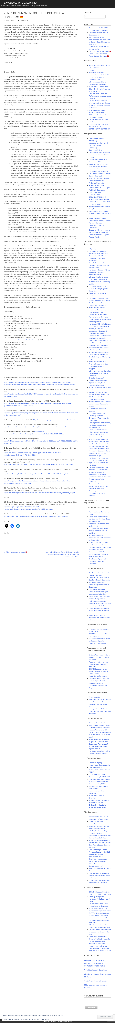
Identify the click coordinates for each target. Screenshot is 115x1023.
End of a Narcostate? (96, 378)
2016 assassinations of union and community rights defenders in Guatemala (99, 641)
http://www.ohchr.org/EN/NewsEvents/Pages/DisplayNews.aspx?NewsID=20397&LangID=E (36, 474)
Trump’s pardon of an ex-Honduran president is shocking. (98, 493)
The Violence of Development (20, 3)
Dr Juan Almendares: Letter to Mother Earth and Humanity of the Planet (100, 657)
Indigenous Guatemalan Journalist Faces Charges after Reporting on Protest (100, 603)
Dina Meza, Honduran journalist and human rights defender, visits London (98, 591)
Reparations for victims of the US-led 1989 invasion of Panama (99, 68)
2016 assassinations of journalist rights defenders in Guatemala (99, 584)
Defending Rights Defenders (99, 678)
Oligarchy (92, 249)
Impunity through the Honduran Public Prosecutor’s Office (99, 899)
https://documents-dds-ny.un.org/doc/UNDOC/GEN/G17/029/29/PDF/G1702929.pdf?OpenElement (39, 464)
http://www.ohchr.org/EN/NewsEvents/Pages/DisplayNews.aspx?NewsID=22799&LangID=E (36, 516)
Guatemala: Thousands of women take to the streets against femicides (98, 746)
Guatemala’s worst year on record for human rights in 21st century (100, 213)
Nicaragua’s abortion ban (98, 723)
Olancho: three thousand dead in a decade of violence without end (100, 932)
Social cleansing (95, 697)
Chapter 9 (24, 20)
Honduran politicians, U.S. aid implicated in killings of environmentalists (99, 272)
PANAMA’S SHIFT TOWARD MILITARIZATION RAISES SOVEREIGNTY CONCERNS (99, 126)
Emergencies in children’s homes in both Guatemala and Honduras (100, 711)
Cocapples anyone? (96, 866)
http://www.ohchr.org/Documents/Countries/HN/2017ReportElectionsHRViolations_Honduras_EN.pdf (39, 493)
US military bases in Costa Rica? (95, 970)
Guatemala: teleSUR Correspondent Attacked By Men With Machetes (98, 554)
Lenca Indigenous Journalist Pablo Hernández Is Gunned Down (99, 610)
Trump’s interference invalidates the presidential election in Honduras (98, 486)
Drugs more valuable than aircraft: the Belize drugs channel (98, 861)
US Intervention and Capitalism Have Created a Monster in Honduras (100, 373)
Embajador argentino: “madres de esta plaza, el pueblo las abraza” (100, 404)
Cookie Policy (44, 1019)
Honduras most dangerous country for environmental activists (98, 530)
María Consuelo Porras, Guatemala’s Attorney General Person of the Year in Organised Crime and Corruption (100, 223)
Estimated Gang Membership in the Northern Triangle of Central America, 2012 (99, 781)
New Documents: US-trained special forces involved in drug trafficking (100, 875)
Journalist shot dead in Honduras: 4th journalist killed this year (99, 617)
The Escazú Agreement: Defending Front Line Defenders (97, 561)
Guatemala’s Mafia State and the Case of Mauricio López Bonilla (99, 155)
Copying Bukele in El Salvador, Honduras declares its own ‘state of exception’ (100, 425)
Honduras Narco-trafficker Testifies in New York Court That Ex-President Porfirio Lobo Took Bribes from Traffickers (98, 255)
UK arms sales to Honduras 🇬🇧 (100, 51)
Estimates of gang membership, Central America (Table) (99, 769)
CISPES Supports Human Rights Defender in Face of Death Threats (98, 671)
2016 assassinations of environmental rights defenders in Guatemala (100, 537)
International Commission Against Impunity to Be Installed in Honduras (98, 382)
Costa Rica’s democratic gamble (95, 981)
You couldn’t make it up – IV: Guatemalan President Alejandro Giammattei (99, 180)
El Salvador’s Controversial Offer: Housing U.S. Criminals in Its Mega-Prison (99, 89)
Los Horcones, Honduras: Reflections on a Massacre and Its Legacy (100, 96)
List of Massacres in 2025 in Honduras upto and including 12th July (99, 920)
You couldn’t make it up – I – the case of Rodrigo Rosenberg (99, 145)
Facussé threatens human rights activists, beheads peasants (98, 664)
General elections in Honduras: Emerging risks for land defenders (100, 479)
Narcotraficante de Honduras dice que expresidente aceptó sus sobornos (99, 265)
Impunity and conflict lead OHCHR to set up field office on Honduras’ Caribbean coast (100, 948)
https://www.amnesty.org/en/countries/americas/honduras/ (53, 420)
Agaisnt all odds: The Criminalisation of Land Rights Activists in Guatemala (99, 187)
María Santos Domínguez (98, 676)
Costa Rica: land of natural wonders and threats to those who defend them (99, 519)
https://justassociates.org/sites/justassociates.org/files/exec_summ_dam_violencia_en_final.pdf (37, 427)
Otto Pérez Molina (95, 150)
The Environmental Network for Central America (21, 340)
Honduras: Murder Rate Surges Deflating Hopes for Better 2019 (98, 288)
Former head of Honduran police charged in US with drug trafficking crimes (100, 319)
